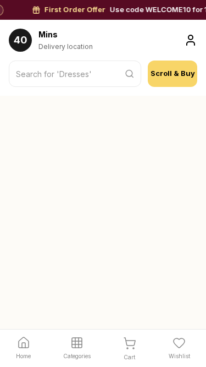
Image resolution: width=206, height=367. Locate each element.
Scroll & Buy (173, 73)
